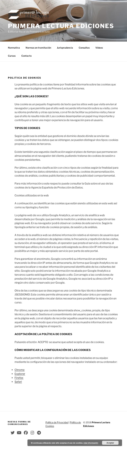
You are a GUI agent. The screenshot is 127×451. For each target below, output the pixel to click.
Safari (18, 381)
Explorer (20, 373)
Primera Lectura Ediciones (61, 26)
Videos (99, 47)
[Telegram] (39, 433)
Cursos (12, 55)
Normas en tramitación (38, 47)
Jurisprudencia (65, 47)
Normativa (14, 47)
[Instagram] (32, 433)
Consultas (84, 47)
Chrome (19, 369)
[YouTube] (19, 433)
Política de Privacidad (56, 422)
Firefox (19, 377)
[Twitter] (13, 433)
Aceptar (110, 442)
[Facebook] (26, 433)
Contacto (26, 55)
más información (91, 443)
